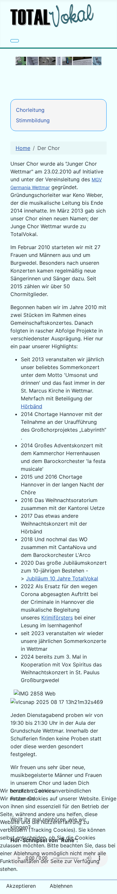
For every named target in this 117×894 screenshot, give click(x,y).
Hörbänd (31, 406)
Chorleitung (30, 110)
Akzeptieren (21, 886)
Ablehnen (61, 886)
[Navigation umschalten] (14, 40)
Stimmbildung (33, 120)
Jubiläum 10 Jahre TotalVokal (62, 578)
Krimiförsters (57, 617)
